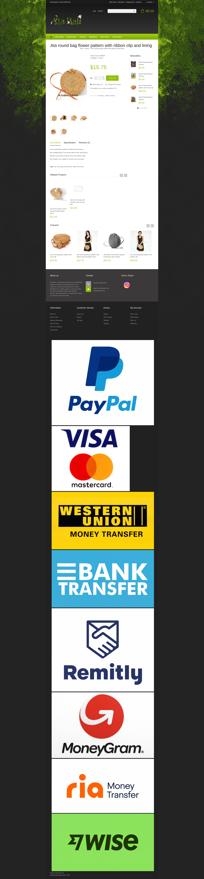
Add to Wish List (97, 84)
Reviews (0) (84, 142)
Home (82, 48)
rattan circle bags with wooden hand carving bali (77, 202)
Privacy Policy (54, 323)
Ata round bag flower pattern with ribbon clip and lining (107, 48)
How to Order (54, 317)
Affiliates (106, 320)
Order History (134, 317)
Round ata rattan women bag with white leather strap (58, 211)
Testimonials (54, 330)
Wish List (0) (113, 2)
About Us (53, 314)
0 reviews (101, 95)
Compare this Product (114, 84)
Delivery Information (56, 320)
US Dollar (150, 2)
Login (94, 11)
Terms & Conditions (56, 327)
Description (55, 142)
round (58, 166)
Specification (70, 142)
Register (100, 11)
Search (87, 48)
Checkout (138, 2)
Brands (106, 314)
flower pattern (68, 166)
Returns (79, 317)
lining (82, 166)
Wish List (133, 320)
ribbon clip (76, 166)
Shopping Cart (130, 2)
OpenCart (61, 873)
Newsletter (133, 323)
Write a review (110, 95)
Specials (106, 323)
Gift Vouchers (108, 317)
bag (62, 166)
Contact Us (80, 314)
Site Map (79, 320)
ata (55, 166)
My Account (121, 2)
